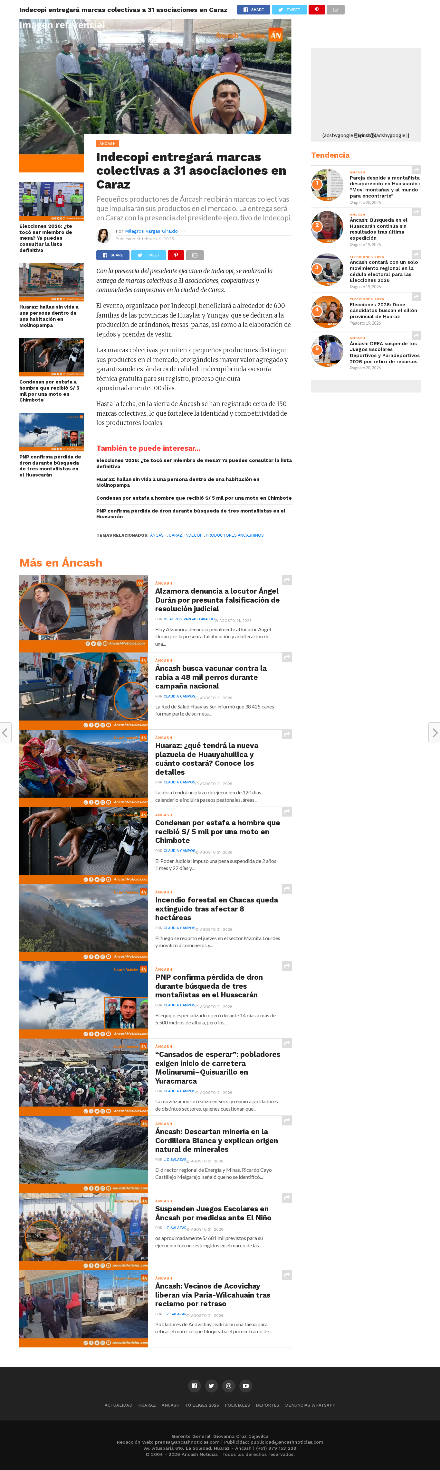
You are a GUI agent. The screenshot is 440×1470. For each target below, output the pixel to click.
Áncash (158, 535)
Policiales (237, 1405)
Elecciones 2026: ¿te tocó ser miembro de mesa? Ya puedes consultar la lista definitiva (45, 238)
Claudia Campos (180, 696)
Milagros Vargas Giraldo (151, 231)
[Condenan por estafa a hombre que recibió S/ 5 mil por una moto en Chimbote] (51, 374)
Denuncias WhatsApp (310, 1405)
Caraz (175, 535)
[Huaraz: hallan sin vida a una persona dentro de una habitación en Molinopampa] (51, 299)
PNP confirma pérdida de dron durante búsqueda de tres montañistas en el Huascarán (50, 466)
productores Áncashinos (235, 535)
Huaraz (147, 1405)
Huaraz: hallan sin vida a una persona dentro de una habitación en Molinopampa (49, 316)
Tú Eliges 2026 (202, 1405)
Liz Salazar (175, 1160)
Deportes (267, 1405)
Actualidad (118, 1405)
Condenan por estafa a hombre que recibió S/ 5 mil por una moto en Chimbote (49, 391)
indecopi (194, 535)
